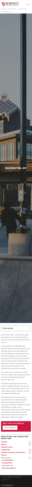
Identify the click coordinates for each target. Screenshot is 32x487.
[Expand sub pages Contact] (30, 442)
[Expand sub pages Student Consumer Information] (30, 453)
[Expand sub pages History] (30, 445)
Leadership (5, 450)
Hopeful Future (7, 447)
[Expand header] (28, 4)
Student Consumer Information (13, 452)
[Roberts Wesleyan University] (10, 4)
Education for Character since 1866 (14, 438)
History (3, 444)
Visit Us (4, 455)
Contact (4, 442)
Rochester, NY (7, 465)
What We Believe (9, 468)
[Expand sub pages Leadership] (30, 450)
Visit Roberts (10, 428)
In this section (7, 328)
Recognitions (7, 463)
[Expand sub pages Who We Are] (30, 458)
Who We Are (6, 458)
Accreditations (7, 460)
